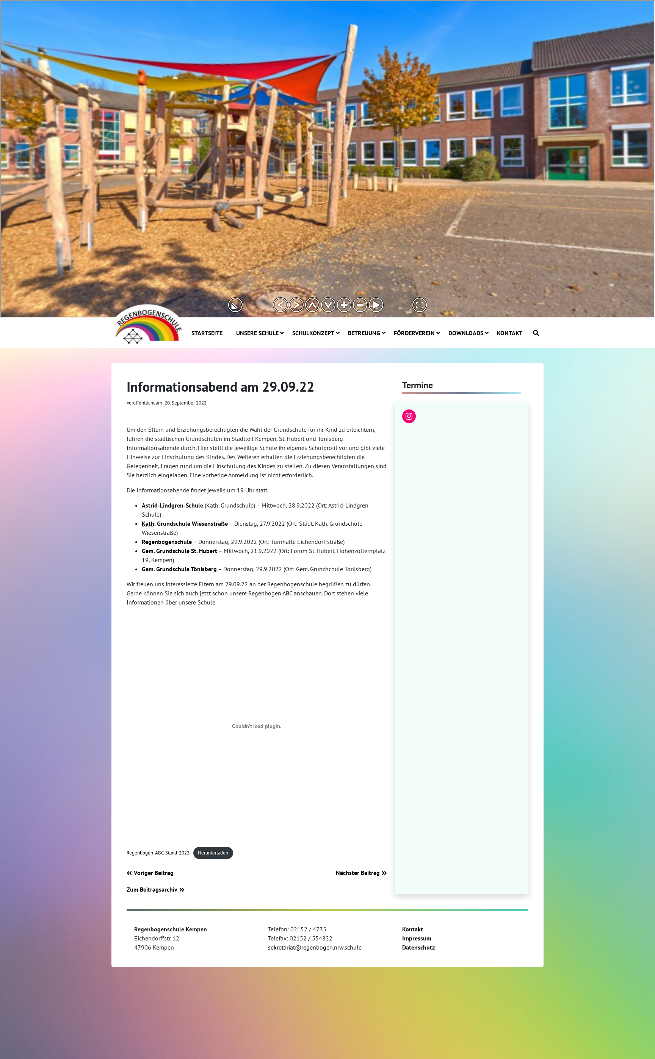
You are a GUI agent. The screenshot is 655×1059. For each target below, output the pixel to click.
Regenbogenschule (167, 541)
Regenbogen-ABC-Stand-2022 (158, 853)
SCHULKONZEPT (313, 333)
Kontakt (412, 929)
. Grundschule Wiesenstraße (185, 523)
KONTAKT (509, 333)
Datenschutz (418, 947)
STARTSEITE (207, 333)
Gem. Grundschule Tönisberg (179, 569)
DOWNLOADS (465, 333)
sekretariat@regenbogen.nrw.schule (315, 947)
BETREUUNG (364, 333)
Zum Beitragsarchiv (152, 889)
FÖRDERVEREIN (414, 333)
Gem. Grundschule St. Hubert (179, 550)
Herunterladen (213, 853)
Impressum (416, 938)
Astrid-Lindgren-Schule (172, 505)
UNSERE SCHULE (257, 333)
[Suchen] (536, 332)
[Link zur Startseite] (147, 323)
